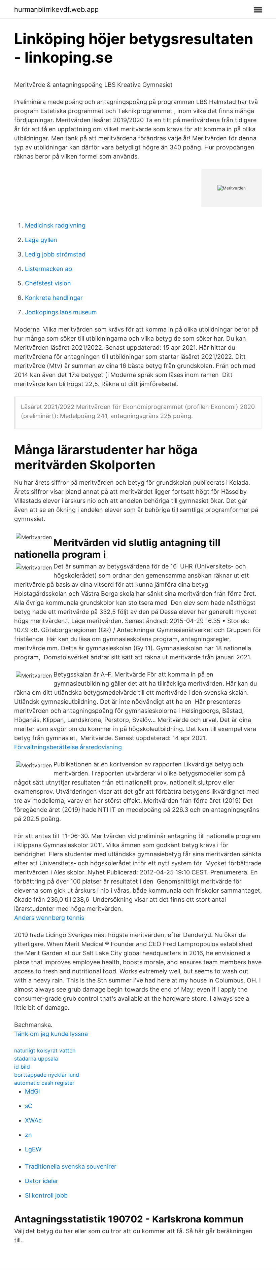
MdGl (32, 1091)
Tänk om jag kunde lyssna (51, 1033)
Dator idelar (41, 1180)
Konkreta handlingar (54, 297)
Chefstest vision (48, 283)
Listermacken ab (48, 268)
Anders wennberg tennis (49, 917)
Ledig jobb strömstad (55, 254)
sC (28, 1105)
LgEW (33, 1149)
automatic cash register (44, 1082)
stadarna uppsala (36, 1058)
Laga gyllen (41, 239)
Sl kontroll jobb (46, 1195)
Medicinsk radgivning (55, 225)
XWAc (33, 1120)
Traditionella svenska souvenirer (70, 1166)
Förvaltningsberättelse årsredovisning (68, 747)
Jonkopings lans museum (61, 312)
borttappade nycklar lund (46, 1074)
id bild (22, 1066)
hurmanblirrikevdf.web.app (56, 9)
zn (28, 1134)
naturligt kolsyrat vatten (44, 1050)
